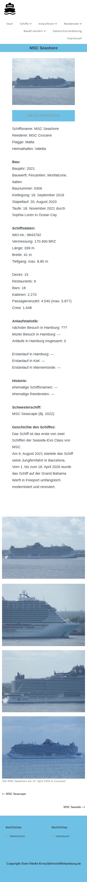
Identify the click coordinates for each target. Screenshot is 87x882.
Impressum (74, 38)
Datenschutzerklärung (67, 31)
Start (9, 23)
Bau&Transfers (34, 31)
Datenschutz (17, 836)
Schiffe (24, 23)
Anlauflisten (46, 23)
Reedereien (72, 23)
